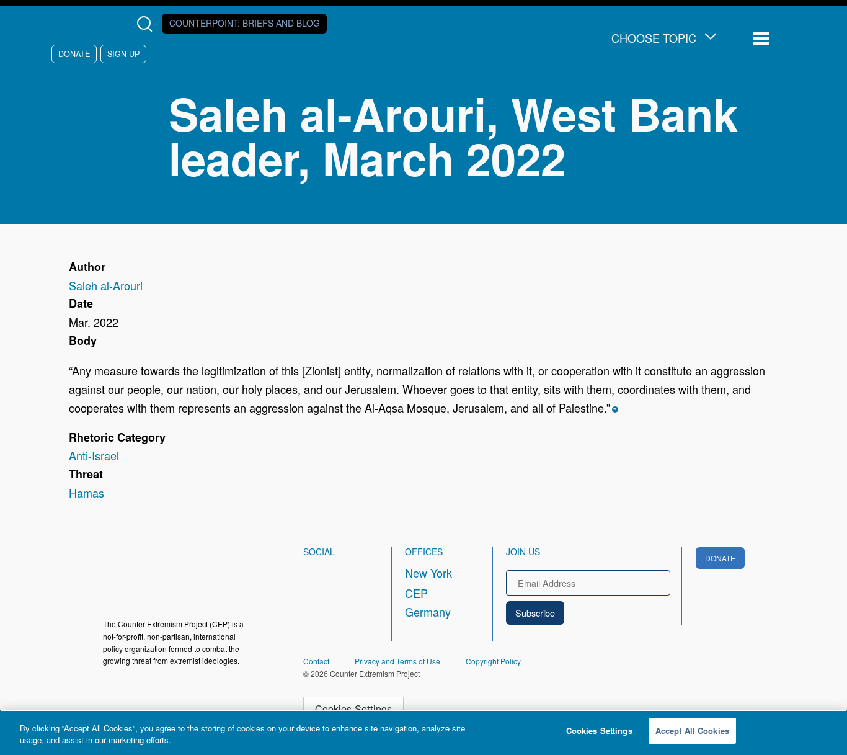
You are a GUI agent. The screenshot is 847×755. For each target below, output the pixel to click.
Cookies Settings (353, 708)
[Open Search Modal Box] (147, 24)
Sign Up (123, 54)
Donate (74, 54)
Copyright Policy (493, 661)
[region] (423, 732)
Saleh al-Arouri (106, 285)
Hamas (86, 493)
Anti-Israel (94, 455)
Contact (316, 661)
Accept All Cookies (692, 730)
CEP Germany (428, 602)
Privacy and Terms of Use (397, 661)
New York (428, 573)
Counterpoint (244, 23)
